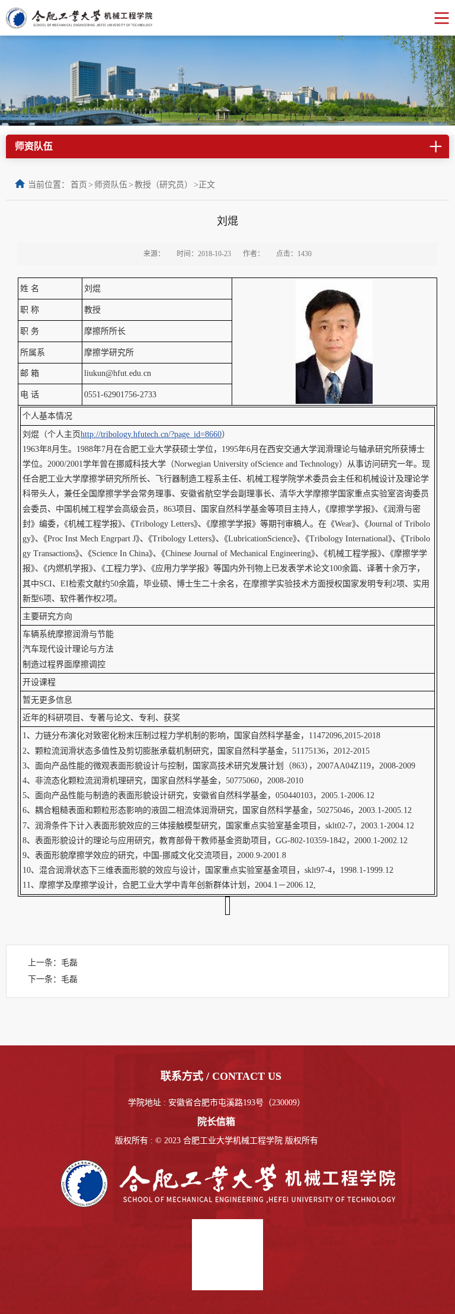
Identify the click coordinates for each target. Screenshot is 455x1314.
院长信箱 (216, 1122)
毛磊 (69, 962)
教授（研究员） (163, 184)
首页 (79, 184)
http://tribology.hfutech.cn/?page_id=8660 (151, 434)
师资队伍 (110, 184)
